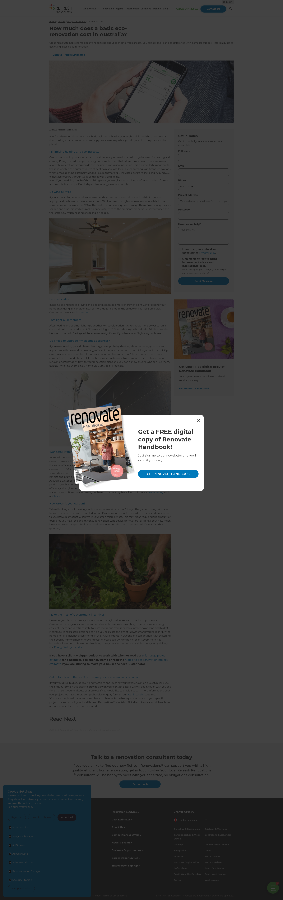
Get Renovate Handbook (168, 474)
